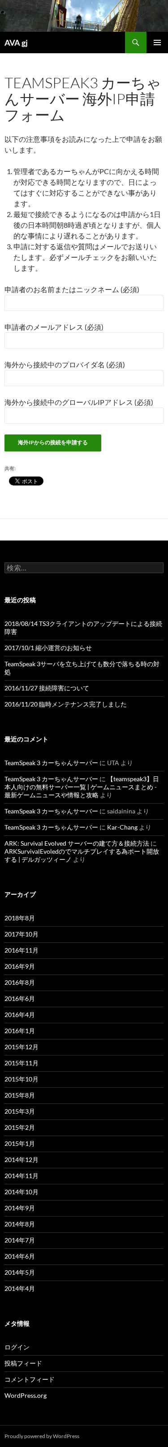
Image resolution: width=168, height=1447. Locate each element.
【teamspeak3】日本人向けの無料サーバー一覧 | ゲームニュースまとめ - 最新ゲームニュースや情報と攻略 (81, 787)
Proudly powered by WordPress (41, 1436)
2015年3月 (19, 1111)
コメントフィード (29, 1379)
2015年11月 (21, 1063)
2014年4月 (19, 1288)
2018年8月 (19, 918)
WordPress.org (25, 1395)
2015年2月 (19, 1127)
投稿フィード (23, 1363)
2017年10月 (21, 934)
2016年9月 (19, 966)
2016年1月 (19, 1030)
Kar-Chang (122, 827)
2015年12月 (21, 1047)
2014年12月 (21, 1159)
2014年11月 (21, 1175)
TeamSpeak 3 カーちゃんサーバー (51, 762)
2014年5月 (19, 1272)
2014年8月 (19, 1224)
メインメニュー (157, 42)
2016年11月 (21, 950)
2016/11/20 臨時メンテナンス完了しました (65, 704)
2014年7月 (19, 1240)
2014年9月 (19, 1208)
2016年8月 (19, 982)
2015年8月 (19, 1095)
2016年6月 (19, 998)
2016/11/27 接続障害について (46, 688)
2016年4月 (19, 1014)
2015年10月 (21, 1079)
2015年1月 (19, 1143)
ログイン (17, 1347)
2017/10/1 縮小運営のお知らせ (48, 647)
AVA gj (16, 42)
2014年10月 (21, 1192)
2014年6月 (19, 1256)
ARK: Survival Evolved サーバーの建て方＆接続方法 (76, 843)
